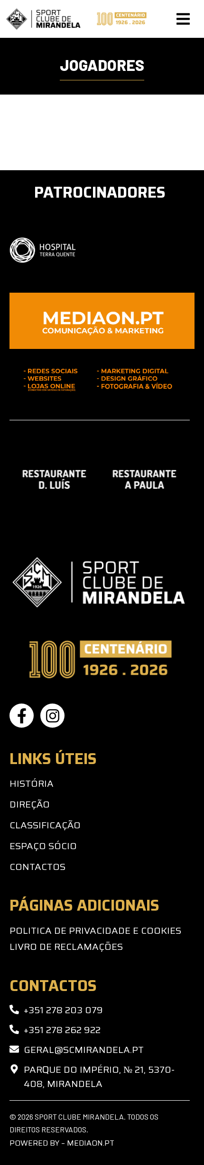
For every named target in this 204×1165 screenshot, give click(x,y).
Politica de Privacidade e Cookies (95, 930)
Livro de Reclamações (66, 946)
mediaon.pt (90, 1143)
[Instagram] (52, 716)
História (31, 783)
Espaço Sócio (43, 845)
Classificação (45, 825)
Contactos (37, 866)
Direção (29, 804)
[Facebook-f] (21, 716)
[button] (183, 19)
